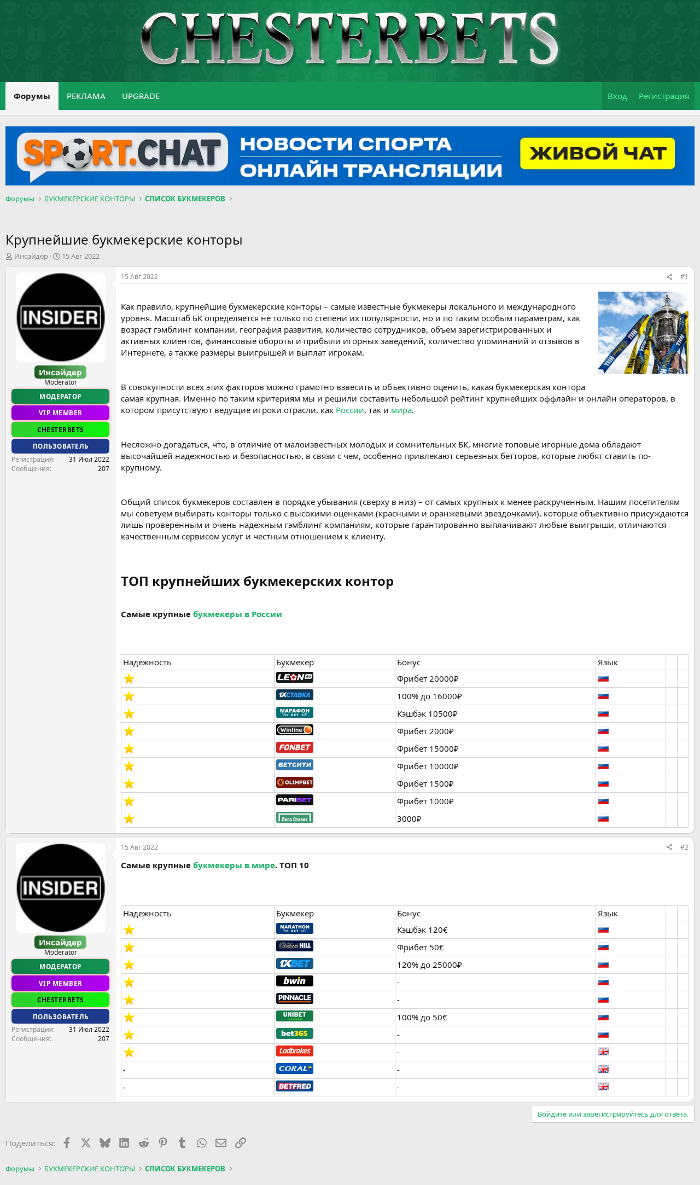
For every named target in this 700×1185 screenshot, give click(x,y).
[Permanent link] (400, 582)
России (350, 409)
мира (401, 409)
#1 (684, 276)
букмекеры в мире (234, 864)
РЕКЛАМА (86, 95)
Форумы (32, 95)
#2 (684, 847)
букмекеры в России (237, 613)
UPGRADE (141, 95)
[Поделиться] (669, 277)
